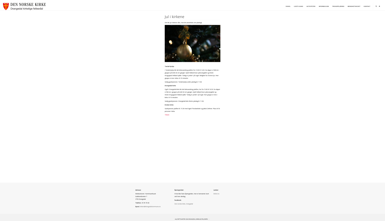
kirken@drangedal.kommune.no (150, 206)
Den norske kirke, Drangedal (183, 204)
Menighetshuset (354, 6)
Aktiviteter (310, 6)
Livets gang (298, 6)
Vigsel (288, 6)
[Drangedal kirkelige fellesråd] (24, 6)
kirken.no (216, 194)
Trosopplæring (338, 6)
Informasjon (324, 6)
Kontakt (367, 6)
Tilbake (167, 115)
